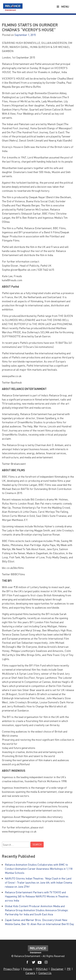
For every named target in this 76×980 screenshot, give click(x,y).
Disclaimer (57, 968)
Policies (27, 968)
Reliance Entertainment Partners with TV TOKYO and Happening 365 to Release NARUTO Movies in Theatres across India (36, 896)
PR (69, 968)
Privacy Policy (11, 968)
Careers (30, 973)
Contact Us (44, 973)
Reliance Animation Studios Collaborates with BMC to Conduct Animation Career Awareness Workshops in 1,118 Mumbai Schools (38, 868)
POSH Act (42, 968)
